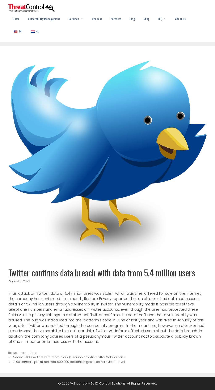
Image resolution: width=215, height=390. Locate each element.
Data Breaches (24, 353)
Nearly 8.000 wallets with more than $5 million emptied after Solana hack (69, 357)
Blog (132, 18)
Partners (115, 18)
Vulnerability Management (44, 18)
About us (180, 18)
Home (16, 18)
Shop (146, 18)
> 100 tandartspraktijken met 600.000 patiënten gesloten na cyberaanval (69, 362)
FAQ (160, 18)
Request (97, 18)
